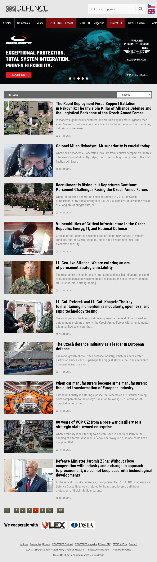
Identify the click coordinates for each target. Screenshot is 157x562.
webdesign (99, 555)
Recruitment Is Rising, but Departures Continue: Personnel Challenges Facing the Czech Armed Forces (102, 187)
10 (49, 510)
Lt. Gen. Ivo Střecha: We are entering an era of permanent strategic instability (93, 265)
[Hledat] (141, 9)
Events (39, 23)
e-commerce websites (82, 555)
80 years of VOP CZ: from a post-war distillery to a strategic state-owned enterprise (98, 424)
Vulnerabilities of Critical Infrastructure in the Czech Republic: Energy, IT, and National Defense (101, 226)
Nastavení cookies (122, 549)
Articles (7, 23)
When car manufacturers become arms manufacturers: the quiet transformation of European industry (101, 385)
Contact (133, 544)
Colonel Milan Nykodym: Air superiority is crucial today (103, 146)
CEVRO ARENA (136, 23)
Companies (23, 23)
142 (60, 510)
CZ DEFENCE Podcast (61, 23)
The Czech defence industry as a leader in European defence (100, 346)
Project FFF (116, 23)
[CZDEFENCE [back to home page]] (27, 9)
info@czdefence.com (98, 549)
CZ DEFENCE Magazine (91, 23)
